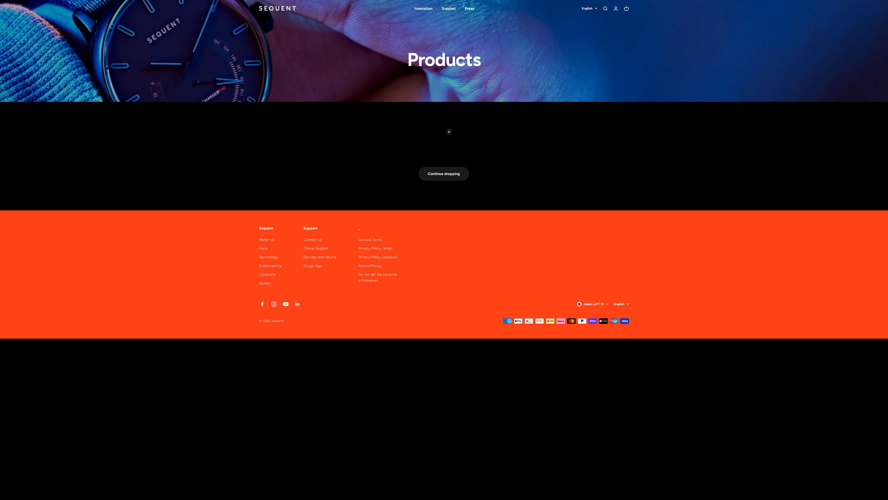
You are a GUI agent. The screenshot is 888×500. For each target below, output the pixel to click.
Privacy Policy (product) (378, 257)
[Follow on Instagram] (274, 304)
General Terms (370, 240)
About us (266, 240)
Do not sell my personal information (377, 277)
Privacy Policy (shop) (375, 248)
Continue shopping (444, 174)
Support (449, 8)
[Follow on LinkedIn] (297, 304)
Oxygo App (312, 266)
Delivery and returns (319, 257)
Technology (268, 257)
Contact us (312, 240)
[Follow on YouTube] (286, 304)
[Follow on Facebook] (262, 304)
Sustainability (270, 266)
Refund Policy (369, 266)
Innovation (423, 8)
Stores (264, 283)
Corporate (267, 274)
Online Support (315, 248)
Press (469, 8)
